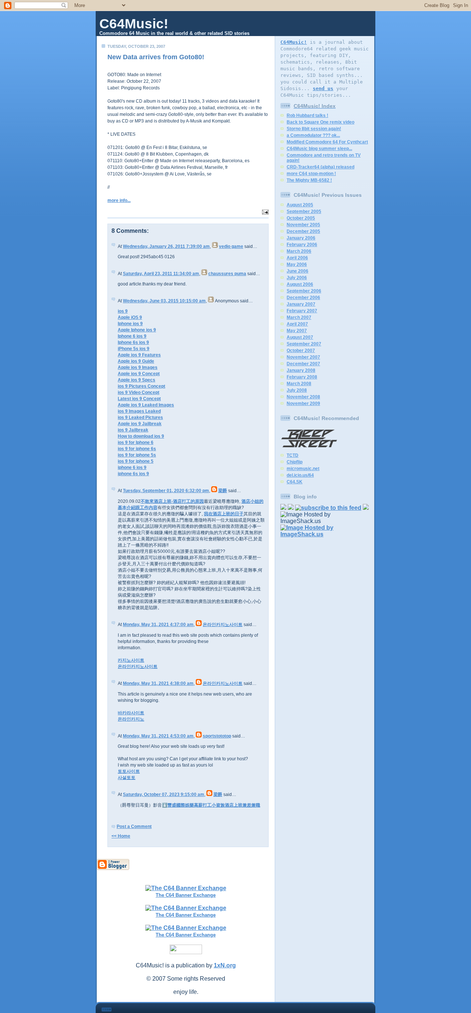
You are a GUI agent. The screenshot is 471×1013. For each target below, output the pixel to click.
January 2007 (301, 304)
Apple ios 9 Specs (136, 380)
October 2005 (301, 218)
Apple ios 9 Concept (139, 373)
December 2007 (303, 363)
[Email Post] (264, 211)
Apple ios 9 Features (139, 355)
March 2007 (299, 317)
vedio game (231, 246)
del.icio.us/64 (300, 475)
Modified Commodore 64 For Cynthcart (327, 142)
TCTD (292, 455)
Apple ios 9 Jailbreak (140, 423)
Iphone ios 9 (130, 323)
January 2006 (301, 238)
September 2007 (304, 343)
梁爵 (222, 490)
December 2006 (303, 297)
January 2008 (301, 370)
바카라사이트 (131, 712)
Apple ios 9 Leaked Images (146, 405)
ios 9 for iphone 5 (135, 461)
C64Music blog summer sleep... (319, 148)
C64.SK (294, 481)
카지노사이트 (131, 660)
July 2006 (297, 277)
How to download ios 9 (141, 436)
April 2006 (297, 257)
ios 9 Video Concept (138, 392)
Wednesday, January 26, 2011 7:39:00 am (166, 246)
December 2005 (303, 231)
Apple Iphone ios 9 (137, 330)
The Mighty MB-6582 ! (309, 180)
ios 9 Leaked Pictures (140, 417)
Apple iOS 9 (130, 317)
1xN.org (225, 965)
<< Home (120, 836)
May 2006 (297, 264)
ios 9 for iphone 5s (137, 455)
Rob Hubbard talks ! (307, 115)
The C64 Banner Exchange (186, 895)
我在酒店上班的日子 (224, 513)
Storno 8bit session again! (314, 128)
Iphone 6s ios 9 (133, 342)
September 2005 (304, 211)
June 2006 (297, 271)
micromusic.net (303, 468)
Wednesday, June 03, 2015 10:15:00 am (164, 300)
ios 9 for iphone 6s (137, 448)
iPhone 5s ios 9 (133, 348)
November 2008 (303, 396)
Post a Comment (134, 826)
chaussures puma (227, 273)
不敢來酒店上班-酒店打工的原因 (172, 501)
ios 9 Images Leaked (139, 411)
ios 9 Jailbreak (133, 430)
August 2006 (300, 284)
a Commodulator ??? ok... (313, 135)
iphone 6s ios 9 (133, 473)
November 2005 (303, 224)
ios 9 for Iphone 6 (135, 442)
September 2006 (304, 291)
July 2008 (297, 390)
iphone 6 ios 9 (132, 467)
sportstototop (217, 736)
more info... (119, 200)
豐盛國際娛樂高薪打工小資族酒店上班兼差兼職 (213, 805)
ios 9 (123, 311)
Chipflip (294, 462)
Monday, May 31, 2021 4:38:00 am (158, 683)
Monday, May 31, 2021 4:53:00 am (158, 736)
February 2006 (302, 244)
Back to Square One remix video (320, 122)
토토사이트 (129, 771)
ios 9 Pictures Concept (141, 386)
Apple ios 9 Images (137, 367)
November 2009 (303, 403)
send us (323, 88)
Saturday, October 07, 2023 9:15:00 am (163, 794)
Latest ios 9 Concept (139, 398)
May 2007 (297, 330)
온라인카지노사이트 (222, 624)
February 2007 (302, 310)
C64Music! (133, 23)
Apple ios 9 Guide (136, 361)
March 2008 (299, 383)
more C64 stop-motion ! (311, 173)
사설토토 (126, 777)
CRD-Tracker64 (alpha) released (320, 167)
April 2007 (297, 324)
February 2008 (302, 377)
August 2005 (300, 204)
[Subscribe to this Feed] (328, 508)
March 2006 (299, 251)
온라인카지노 (131, 719)
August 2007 (300, 337)
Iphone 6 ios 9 (132, 336)
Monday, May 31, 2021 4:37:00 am (158, 624)
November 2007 (303, 357)
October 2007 (301, 350)
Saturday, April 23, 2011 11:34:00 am (161, 273)
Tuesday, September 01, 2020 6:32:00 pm (166, 490)
